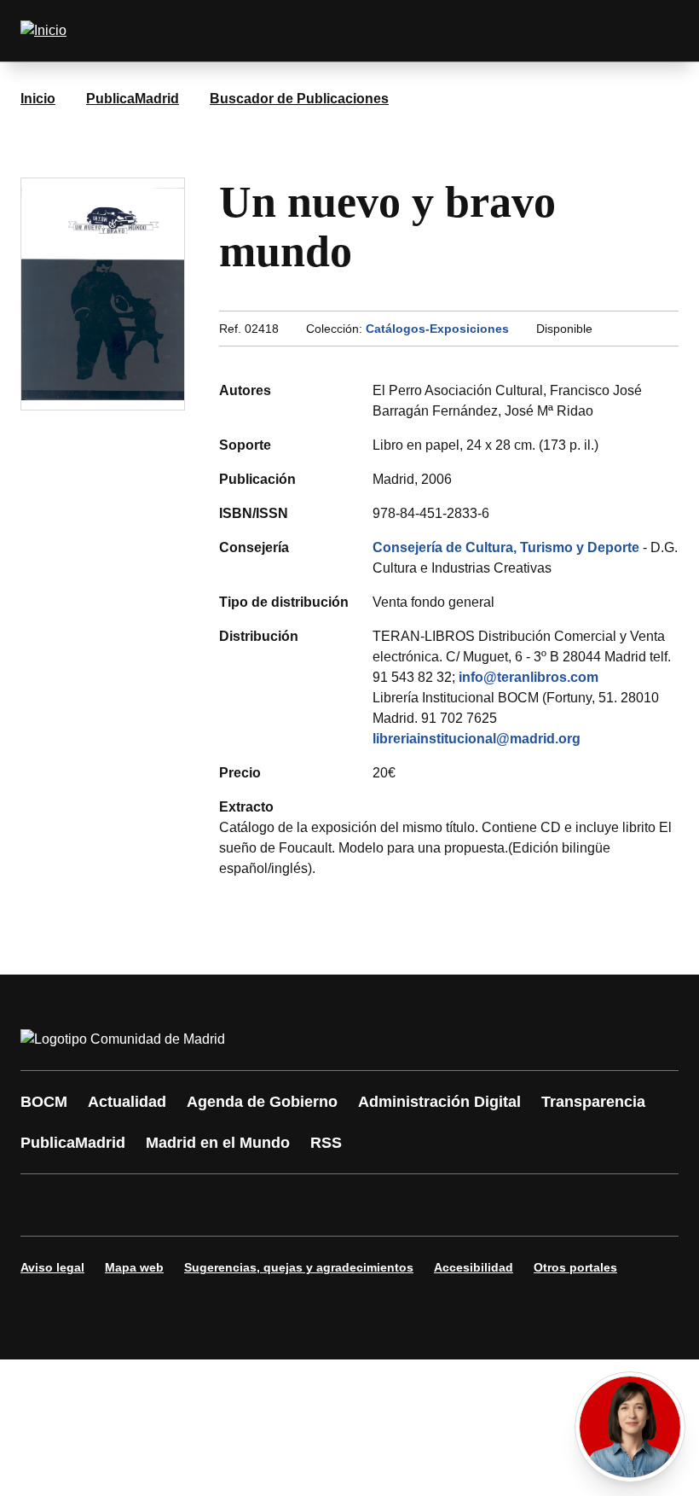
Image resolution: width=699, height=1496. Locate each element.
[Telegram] (453, 1205)
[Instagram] (95, 1205)
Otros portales (575, 1267)
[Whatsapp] (300, 1205)
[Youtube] (198, 1205)
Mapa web (134, 1267)
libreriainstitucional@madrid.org (477, 738)
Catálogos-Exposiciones (437, 328)
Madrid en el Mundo (218, 1142)
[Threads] (505, 1205)
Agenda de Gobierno (262, 1101)
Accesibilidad (473, 1267)
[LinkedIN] (249, 1205)
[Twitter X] (146, 1205)
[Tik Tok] (351, 1205)
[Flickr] (402, 1205)
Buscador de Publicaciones (299, 98)
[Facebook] (44, 1205)
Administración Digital (439, 1101)
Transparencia (593, 1101)
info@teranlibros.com (528, 677)
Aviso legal (52, 1267)
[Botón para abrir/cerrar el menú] (655, 31)
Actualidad (127, 1101)
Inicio (37, 98)
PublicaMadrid (132, 98)
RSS (326, 1142)
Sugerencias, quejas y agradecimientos (298, 1267)
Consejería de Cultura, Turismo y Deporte (506, 547)
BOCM (43, 1101)
